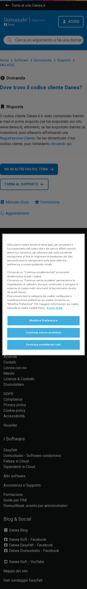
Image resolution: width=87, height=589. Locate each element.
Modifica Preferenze (43, 320)
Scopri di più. (54, 308)
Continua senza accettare (43, 332)
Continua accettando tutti (43, 344)
